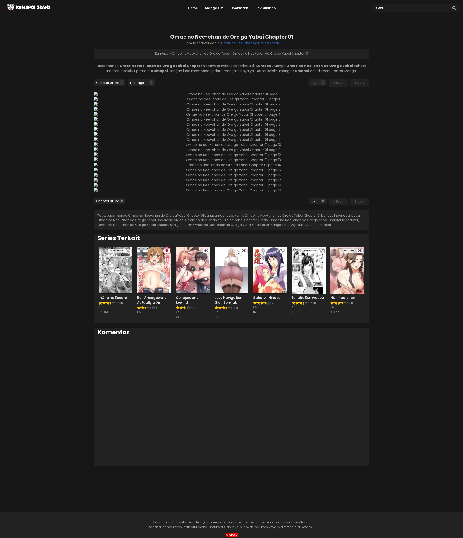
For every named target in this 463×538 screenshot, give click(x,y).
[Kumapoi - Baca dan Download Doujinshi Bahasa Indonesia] (28, 12)
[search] (454, 8)
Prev (339, 83)
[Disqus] (231, 400)
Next (359, 83)
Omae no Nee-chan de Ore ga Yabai (250, 43)
